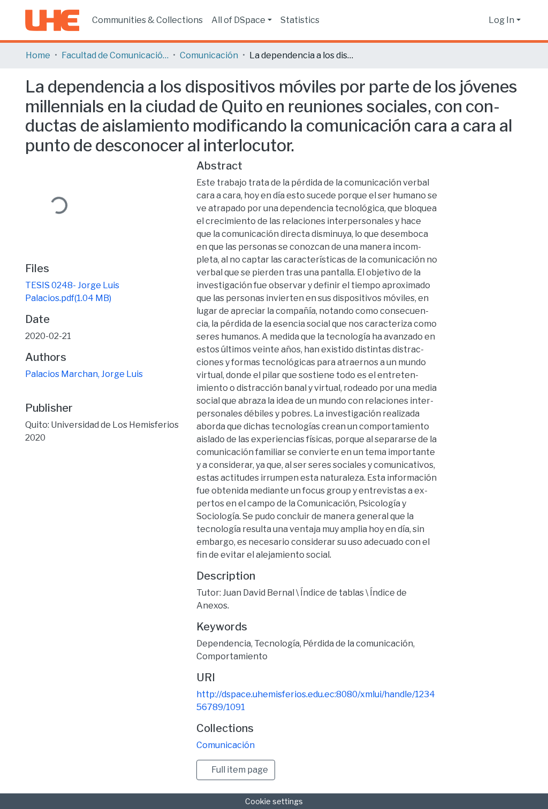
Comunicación (209, 55)
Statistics (299, 20)
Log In (501, 20)
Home (38, 55)
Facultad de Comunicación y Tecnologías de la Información (115, 55)
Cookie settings (274, 801)
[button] (477, 20)
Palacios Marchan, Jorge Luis (84, 374)
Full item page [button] (239, 770)
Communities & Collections (147, 20)
